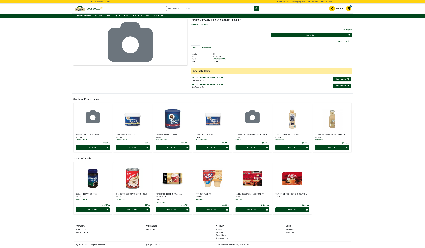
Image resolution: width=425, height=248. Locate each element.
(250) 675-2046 (153, 245)
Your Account (283, 2)
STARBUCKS (319, 140)
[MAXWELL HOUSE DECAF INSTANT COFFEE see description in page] (93, 176)
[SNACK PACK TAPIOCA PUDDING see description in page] (212, 176)
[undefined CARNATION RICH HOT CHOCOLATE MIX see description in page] (292, 176)
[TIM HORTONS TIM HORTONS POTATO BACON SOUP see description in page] (133, 176)
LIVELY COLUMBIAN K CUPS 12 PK (250, 195)
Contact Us (81, 229)
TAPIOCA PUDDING (204, 195)
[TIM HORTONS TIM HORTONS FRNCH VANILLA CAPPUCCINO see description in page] (173, 176)
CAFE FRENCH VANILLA (125, 135)
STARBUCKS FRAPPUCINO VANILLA (330, 135)
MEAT (148, 15)
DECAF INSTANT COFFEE (86, 195)
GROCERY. (158, 15)
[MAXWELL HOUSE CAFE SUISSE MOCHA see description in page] (212, 117)
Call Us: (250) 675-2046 (101, 2)
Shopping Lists (299, 2)
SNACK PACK (200, 199)
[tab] (195, 47)
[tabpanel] (271, 58)
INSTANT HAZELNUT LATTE (87, 135)
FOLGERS (238, 199)
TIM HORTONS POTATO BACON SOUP (131, 195)
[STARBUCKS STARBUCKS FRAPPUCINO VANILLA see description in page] (332, 117)
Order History (221, 235)
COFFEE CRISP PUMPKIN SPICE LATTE (251, 135)
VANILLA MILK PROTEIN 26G (287, 135)
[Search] (256, 8)
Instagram (290, 232)
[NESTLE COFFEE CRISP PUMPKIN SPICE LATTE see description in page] (252, 117)
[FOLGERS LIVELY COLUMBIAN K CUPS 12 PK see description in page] (252, 176)
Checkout (314, 2)
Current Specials (82, 15)
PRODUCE (137, 15)
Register (219, 232)
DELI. (108, 15)
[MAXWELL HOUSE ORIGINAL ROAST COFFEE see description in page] (173, 117)
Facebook (290, 229)
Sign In (219, 229)
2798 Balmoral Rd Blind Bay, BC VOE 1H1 (233, 245)
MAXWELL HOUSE (219, 59)
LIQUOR (117, 15)
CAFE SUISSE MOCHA (204, 135)
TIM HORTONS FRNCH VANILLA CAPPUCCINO (169, 197)
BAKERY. (98, 15)
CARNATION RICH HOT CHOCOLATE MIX (292, 195)
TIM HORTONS (120, 199)
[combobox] (218, 8)
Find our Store (82, 232)
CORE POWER (279, 140)
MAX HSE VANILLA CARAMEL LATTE (207, 78)
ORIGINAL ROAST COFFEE (166, 135)
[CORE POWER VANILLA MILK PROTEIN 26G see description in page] (292, 117)
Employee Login (222, 238)
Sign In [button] (338, 8)
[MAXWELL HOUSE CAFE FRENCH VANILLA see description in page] (133, 117)
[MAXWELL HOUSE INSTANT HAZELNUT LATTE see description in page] (93, 117)
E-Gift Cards (327, 2)
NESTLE (238, 140)
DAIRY (126, 15)
